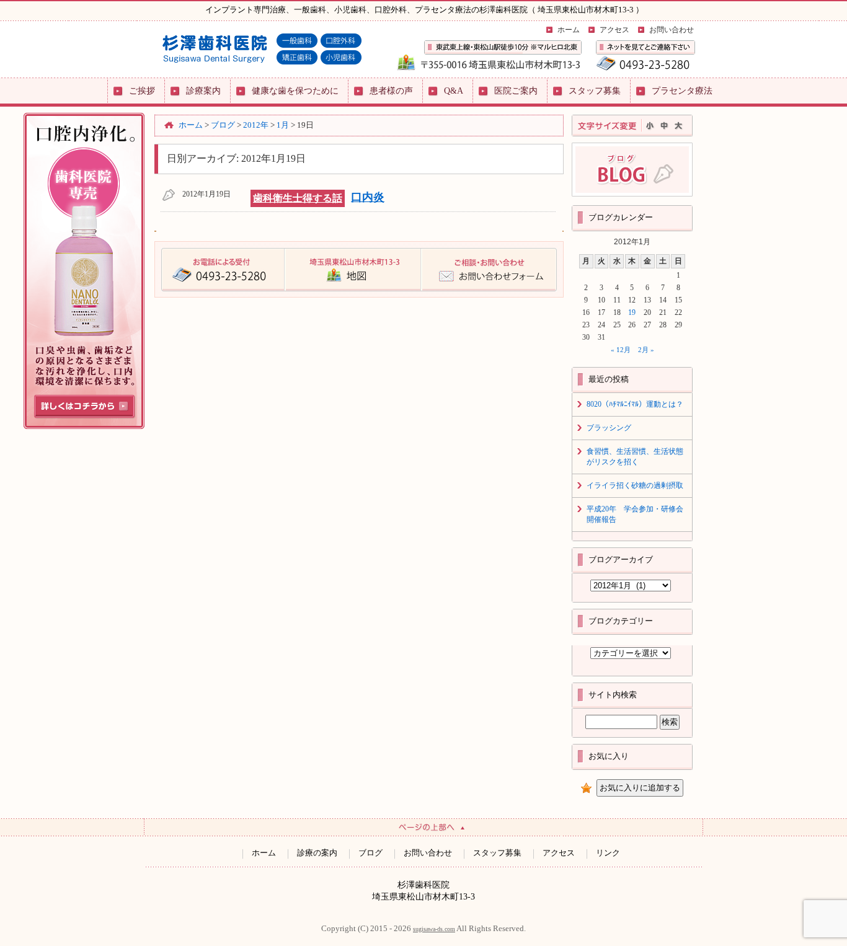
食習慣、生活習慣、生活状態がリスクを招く (635, 456)
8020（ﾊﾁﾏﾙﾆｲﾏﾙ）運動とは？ (635, 404)
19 (632, 312)
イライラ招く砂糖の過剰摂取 (635, 485)
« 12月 (621, 349)
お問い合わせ (671, 29)
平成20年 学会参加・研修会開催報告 (635, 514)
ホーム (568, 29)
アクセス (614, 29)
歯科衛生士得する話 (297, 198)
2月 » (646, 349)
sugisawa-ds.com (434, 929)
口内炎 (367, 197)
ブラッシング (609, 427)
